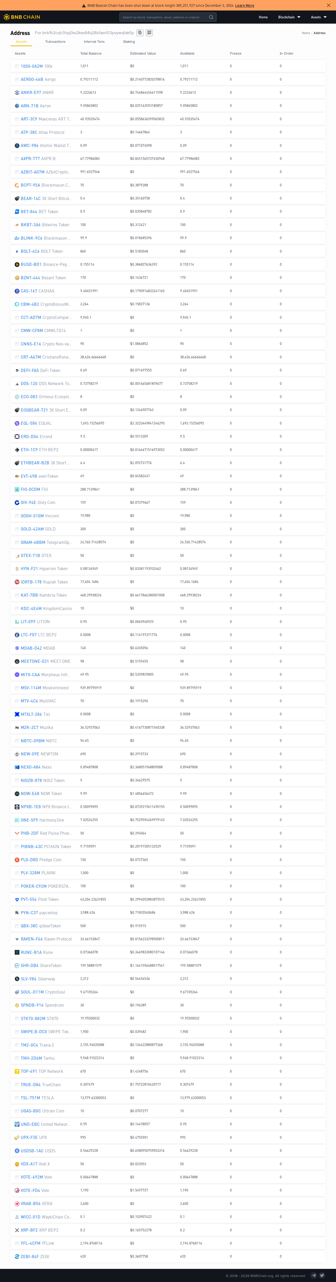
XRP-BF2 (29, 1230)
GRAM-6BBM (33, 542)
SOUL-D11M (32, 992)
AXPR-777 (30, 158)
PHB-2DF (30, 833)
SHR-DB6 (30, 965)
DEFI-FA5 (30, 370)
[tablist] (168, 41)
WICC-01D (30, 1217)
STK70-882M (33, 1018)
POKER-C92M (34, 886)
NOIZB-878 (31, 780)
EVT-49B (29, 476)
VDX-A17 (29, 1164)
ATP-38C (29, 132)
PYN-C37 (29, 913)
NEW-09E (30, 754)
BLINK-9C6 (32, 238)
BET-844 (29, 211)
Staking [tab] (129, 41)
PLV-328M (30, 873)
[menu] (293, 17)
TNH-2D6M (31, 1058)
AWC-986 (30, 145)
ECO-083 (29, 396)
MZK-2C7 (30, 727)
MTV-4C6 (29, 701)
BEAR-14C (31, 198)
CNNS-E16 (31, 344)
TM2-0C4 (29, 1045)
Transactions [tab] (55, 41)
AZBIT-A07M (33, 172)
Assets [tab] (21, 41)
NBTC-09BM (33, 741)
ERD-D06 (29, 436)
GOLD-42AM (32, 529)
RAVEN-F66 (32, 939)
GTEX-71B (30, 555)
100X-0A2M (32, 66)
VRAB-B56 (31, 1203)
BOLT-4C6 (30, 251)
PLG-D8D (29, 860)
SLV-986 (28, 979)
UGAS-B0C (31, 1111)
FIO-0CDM (30, 489)
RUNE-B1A (31, 952)
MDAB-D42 (31, 648)
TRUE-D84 (31, 1084)
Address (320, 32)
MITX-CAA (30, 674)
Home (263, 16)
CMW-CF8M (32, 330)
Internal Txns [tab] (94, 41)
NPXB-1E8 (31, 806)
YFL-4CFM (30, 1243)
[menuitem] (263, 17)
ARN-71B (30, 106)
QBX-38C (29, 926)
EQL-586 (29, 423)
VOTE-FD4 (30, 1190)
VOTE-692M (32, 1177)
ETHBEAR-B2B (35, 463)
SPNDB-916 (32, 1005)
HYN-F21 (29, 568)
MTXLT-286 (31, 714)
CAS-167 (29, 291)
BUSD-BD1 (31, 264)
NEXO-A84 (31, 767)
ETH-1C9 (29, 449)
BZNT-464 (30, 278)
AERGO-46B (32, 79)
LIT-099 (28, 621)
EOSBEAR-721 (34, 410)
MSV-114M (31, 688)
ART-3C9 (29, 119)
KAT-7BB (29, 595)
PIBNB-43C (32, 846)
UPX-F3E (29, 1137)
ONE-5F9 (29, 820)
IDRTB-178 (31, 582)
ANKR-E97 (31, 92)
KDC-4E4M (31, 608)
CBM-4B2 (30, 304)
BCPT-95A (30, 185)
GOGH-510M (32, 516)
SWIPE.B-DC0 (34, 1031)
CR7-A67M (31, 357)
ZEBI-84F (30, 1256)
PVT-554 (29, 899)
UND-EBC (30, 1124)
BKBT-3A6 (31, 225)
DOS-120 (29, 383)
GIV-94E (28, 502)
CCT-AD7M (31, 317)
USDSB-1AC (32, 1151)
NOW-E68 (30, 793)
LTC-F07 (29, 635)
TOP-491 (29, 1071)
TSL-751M (30, 1098)
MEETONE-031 (35, 661)
